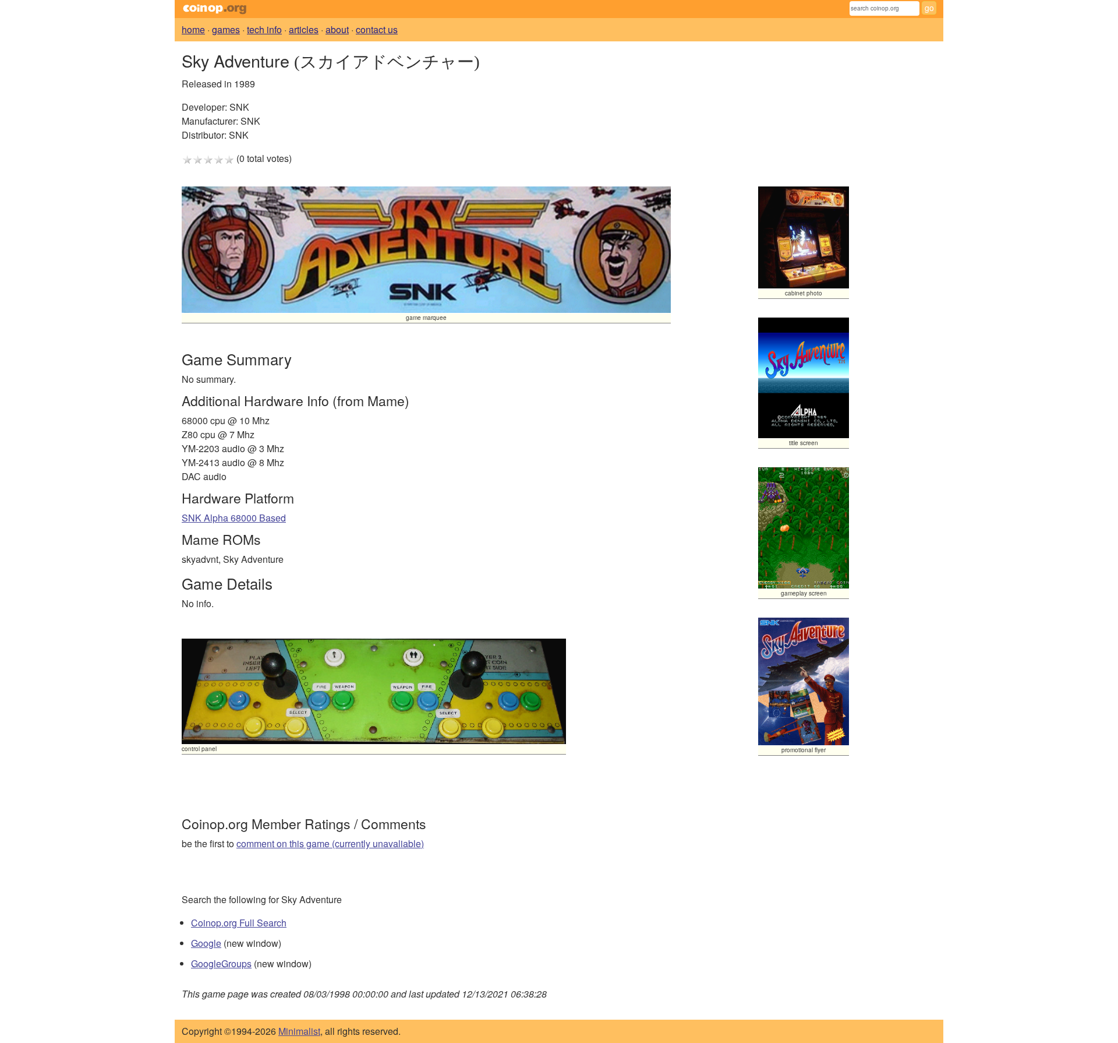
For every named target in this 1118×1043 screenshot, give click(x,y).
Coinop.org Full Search (238, 922)
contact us (377, 29)
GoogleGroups (221, 963)
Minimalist (299, 1031)
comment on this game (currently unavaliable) (330, 843)
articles (304, 29)
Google (206, 943)
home (193, 29)
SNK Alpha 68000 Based (234, 517)
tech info (264, 29)
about (337, 29)
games (226, 29)
